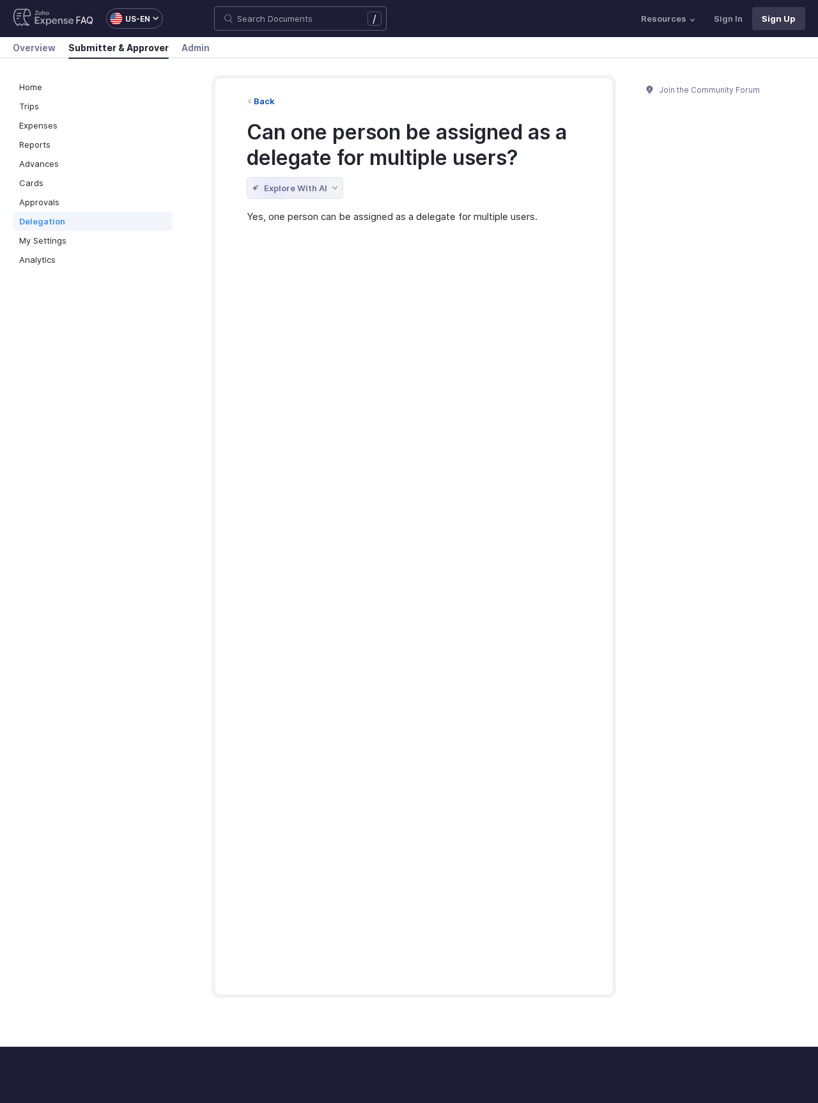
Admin (195, 47)
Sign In (728, 18)
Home (30, 87)
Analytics (37, 259)
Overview (34, 47)
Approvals (39, 202)
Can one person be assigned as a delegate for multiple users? (407, 145)
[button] (128, 18)
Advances (39, 164)
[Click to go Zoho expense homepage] (43, 18)
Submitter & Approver (118, 47)
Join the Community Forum (709, 90)
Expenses (38, 125)
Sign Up (779, 18)
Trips (29, 106)
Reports (34, 144)
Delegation (42, 221)
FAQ (84, 20)
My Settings (42, 240)
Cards (31, 183)
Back (264, 101)
